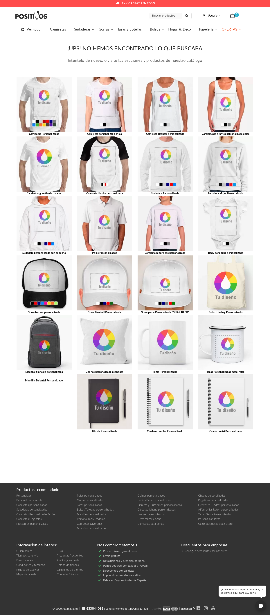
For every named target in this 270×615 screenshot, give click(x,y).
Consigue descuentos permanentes (205, 551)
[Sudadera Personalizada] (165, 164)
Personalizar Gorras (149, 519)
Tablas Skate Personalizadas (214, 514)
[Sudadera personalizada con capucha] (44, 223)
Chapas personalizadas (211, 495)
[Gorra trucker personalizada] (44, 283)
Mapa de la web (26, 574)
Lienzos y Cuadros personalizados (218, 505)
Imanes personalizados (151, 514)
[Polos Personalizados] (104, 223)
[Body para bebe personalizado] (225, 223)
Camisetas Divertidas (89, 523)
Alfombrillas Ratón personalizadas (218, 509)
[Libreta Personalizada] (104, 402)
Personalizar (23, 495)
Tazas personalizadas (89, 505)
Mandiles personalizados (91, 514)
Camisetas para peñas (151, 523)
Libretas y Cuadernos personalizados (160, 505)
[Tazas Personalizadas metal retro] (225, 342)
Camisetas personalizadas (31, 505)
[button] (233, 15)
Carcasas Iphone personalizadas (157, 509)
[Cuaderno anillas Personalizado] (165, 402)
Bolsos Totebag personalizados (95, 509)
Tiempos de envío (27, 555)
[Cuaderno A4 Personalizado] (225, 402)
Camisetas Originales (29, 519)
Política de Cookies (27, 569)
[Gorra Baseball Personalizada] (104, 283)
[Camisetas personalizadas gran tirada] (44, 164)
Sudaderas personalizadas (31, 509)
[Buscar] (186, 16)
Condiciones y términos (30, 565)
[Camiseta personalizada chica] (104, 104)
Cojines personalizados (151, 495)
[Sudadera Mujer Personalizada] (225, 164)
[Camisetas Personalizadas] (44, 104)
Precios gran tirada (68, 560)
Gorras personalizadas (90, 500)
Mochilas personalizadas (91, 528)
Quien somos (24, 551)
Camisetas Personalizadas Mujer (35, 514)
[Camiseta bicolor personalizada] (104, 164)
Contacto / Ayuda (67, 574)
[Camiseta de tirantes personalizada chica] (225, 104)
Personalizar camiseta (29, 500)
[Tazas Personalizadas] (165, 342)
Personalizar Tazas (209, 519)
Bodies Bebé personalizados (154, 500)
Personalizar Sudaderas (91, 519)
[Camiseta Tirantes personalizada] (165, 104)
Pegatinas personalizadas (213, 500)
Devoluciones (24, 560)
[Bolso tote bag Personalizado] (225, 283)
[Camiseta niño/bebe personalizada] (165, 223)
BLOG (60, 551)
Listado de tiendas (68, 565)
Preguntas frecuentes (70, 555)
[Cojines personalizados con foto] (104, 342)
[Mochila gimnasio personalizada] (44, 342)
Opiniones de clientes (70, 569)
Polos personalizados (89, 495)
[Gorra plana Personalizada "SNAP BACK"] (165, 283)
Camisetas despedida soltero (215, 523)
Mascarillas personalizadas (32, 523)
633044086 (94, 608)
